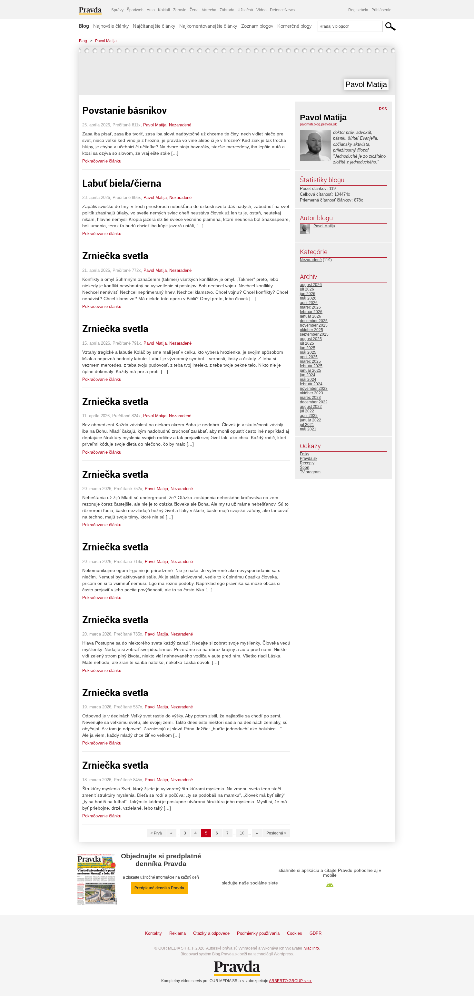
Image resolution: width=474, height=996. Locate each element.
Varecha (209, 10)
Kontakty (153, 933)
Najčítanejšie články (154, 26)
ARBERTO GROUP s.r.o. (290, 981)
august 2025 (311, 339)
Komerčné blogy (294, 26)
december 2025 (314, 321)
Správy (117, 10)
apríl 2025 (309, 357)
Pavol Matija (106, 41)
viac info (311, 948)
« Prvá (156, 833)
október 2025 (311, 330)
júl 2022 (307, 411)
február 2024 (311, 384)
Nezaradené (180, 125)
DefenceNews (282, 10)
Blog (84, 25)
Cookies (294, 933)
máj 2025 (308, 352)
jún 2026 (307, 293)
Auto (151, 10)
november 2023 (314, 388)
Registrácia (358, 10)
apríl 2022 (309, 415)
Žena (194, 10)
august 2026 (311, 284)
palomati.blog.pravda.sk (318, 124)
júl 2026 (307, 289)
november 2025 (314, 325)
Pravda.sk (308, 458)
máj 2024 (308, 379)
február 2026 (311, 312)
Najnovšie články (111, 26)
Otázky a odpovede (211, 933)
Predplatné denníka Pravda (159, 888)
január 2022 (310, 420)
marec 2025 (310, 361)
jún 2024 (307, 375)
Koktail (164, 10)
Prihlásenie (381, 10)
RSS (383, 109)
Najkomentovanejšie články (208, 26)
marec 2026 (310, 307)
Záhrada (227, 10)
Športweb (135, 10)
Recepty (307, 463)
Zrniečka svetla (115, 255)
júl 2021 (307, 424)
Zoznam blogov (257, 26)
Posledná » (276, 833)
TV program (310, 472)
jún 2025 (307, 348)
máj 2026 (308, 298)
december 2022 (314, 402)
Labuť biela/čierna (121, 183)
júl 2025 (307, 343)
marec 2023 (310, 397)
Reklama (177, 933)
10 (242, 833)
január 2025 (310, 370)
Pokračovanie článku (101, 161)
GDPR (315, 933)
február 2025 (311, 366)
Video (261, 10)
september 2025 (314, 334)
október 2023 (311, 393)
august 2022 (311, 406)
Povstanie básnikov (124, 110)
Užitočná (245, 10)
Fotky (304, 454)
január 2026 (310, 316)
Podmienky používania (258, 933)
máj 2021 (308, 429)
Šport (304, 467)
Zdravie (179, 10)
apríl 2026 (309, 303)
